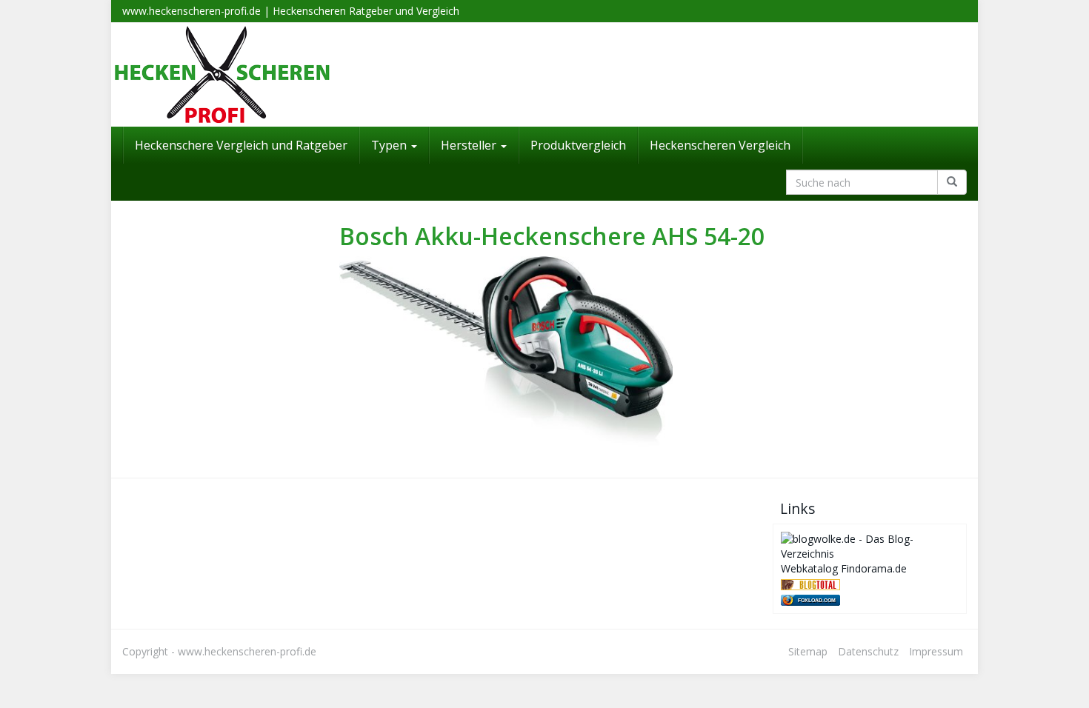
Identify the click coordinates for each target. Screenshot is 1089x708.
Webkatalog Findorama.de (844, 568)
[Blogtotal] (810, 583)
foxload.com (817, 600)
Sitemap (807, 651)
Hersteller (470, 145)
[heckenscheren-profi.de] (544, 75)
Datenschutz (868, 651)
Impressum (936, 651)
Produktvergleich (578, 145)
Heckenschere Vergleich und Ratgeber (241, 145)
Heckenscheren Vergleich (720, 145)
